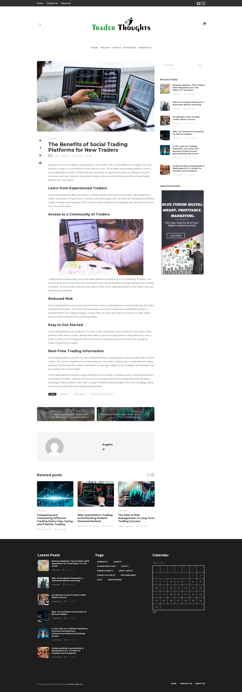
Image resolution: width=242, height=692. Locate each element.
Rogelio (56, 156)
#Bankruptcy (102, 562)
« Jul (154, 611)
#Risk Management (128, 575)
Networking (129, 48)
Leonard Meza (83, 526)
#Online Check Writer (106, 575)
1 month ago (177, 158)
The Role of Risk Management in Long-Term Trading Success (120, 415)
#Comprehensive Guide (106, 566)
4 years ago (64, 156)
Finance (117, 48)
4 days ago (177, 109)
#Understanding (115, 580)
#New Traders (79, 394)
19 (171, 594)
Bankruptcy (145, 48)
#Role (99, 580)
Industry (105, 48)
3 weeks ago (177, 123)
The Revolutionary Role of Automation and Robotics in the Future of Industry (70, 415)
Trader (94, 48)
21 (186, 594)
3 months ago (94, 526)
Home (40, 3)
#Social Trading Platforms (102, 394)
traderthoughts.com (75, 684)
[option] (55, 505)
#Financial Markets (105, 571)
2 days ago (176, 94)
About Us (66, 3)
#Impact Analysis (126, 571)
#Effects (125, 566)
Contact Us (52, 3)
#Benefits (64, 394)
